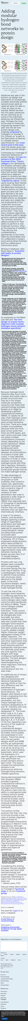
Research (22, 903)
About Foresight (12, 898)
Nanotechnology (15, 903)
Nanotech (8, 903)
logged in (17, 910)
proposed (14, 132)
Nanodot (3, 903)
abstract (15, 271)
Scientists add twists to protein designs (12, 253)
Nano (11, 902)
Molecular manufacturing (7, 901)
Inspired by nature (10, 180)
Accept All (4, 1018)
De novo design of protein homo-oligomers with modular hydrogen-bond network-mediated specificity (13, 323)
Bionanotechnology (17, 899)
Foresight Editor (19, 896)
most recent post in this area (13, 143)
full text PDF (23, 271)
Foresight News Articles (18, 900)
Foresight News (8, 900)
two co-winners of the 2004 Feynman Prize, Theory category (14, 160)
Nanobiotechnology (18, 902)
